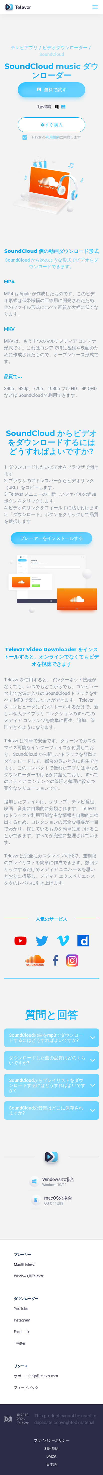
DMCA (51, 1456)
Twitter (20, 1343)
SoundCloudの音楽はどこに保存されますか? (46, 1110)
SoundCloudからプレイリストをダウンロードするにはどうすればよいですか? (47, 1085)
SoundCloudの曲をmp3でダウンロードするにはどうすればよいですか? (46, 1037)
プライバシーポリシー (51, 1440)
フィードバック (26, 1387)
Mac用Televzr (25, 1265)
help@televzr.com (44, 1376)
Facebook (21, 1332)
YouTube (21, 1309)
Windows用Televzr (29, 1276)
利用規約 (53, 137)
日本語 (51, 1464)
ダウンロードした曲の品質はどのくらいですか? (47, 1060)
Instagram (22, 1320)
